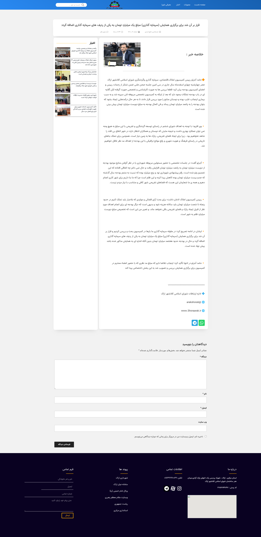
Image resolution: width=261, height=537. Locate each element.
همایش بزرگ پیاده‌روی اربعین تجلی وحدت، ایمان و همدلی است (85, 73)
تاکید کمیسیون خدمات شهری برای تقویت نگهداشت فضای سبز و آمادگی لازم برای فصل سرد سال (84, 109)
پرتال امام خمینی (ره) (119, 491)
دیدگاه (203, 357)
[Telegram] (166, 488)
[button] (202, 323)
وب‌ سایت (202, 422)
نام (205, 394)
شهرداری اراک (122, 478)
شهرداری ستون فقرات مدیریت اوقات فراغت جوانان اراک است (84, 96)
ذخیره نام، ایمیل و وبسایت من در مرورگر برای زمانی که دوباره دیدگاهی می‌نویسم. (168, 436)
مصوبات (187, 4)
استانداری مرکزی (121, 510)
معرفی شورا (166, 4)
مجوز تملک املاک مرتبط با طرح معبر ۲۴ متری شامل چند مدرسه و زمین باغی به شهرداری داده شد (83, 62)
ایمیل (203, 408)
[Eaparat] (173, 488)
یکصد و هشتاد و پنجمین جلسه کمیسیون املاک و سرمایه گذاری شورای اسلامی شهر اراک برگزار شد (84, 50)
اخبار (178, 4)
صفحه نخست (199, 4)
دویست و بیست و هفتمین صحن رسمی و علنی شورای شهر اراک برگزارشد (83, 84)
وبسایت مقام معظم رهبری (116, 497)
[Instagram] (179, 488)
